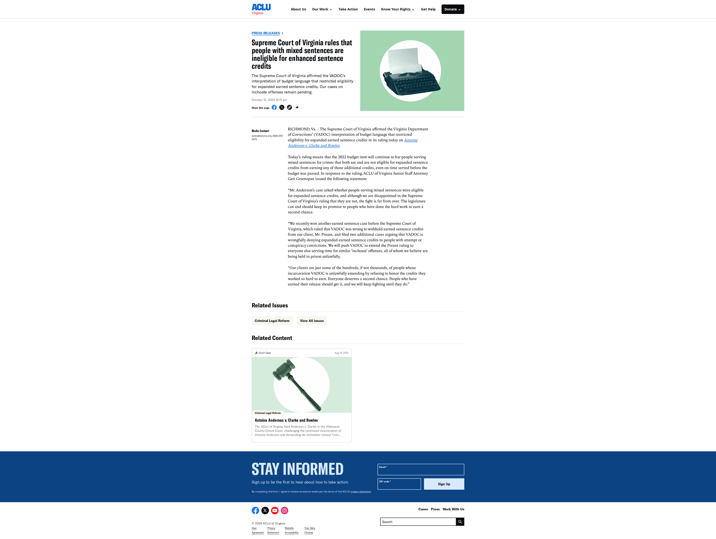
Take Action (348, 9)
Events (369, 9)
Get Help (428, 9)
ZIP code (385, 481)
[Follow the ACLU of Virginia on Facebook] (255, 511)
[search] (460, 522)
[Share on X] (281, 109)
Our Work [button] (320, 9)
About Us (298, 9)
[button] (289, 108)
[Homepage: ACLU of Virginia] (265, 9)
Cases (423, 509)
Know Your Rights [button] (396, 9)
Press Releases (266, 33)
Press (435, 509)
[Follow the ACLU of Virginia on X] (265, 511)
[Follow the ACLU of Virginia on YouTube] (275, 511)
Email (383, 466)
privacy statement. (361, 491)
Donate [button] (451, 9)
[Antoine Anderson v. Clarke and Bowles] (301, 395)
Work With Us (453, 509)
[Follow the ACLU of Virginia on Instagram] (284, 511)
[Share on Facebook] (274, 109)
